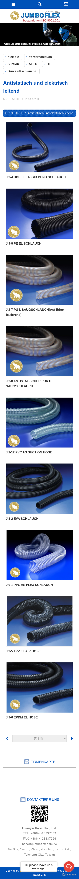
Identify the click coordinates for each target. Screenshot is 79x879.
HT (49, 64)
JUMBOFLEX (39, 16)
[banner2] (39, 34)
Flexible (13, 57)
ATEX (33, 64)
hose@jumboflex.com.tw (39, 844)
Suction (13, 64)
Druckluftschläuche (22, 71)
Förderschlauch (40, 57)
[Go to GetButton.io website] (69, 874)
